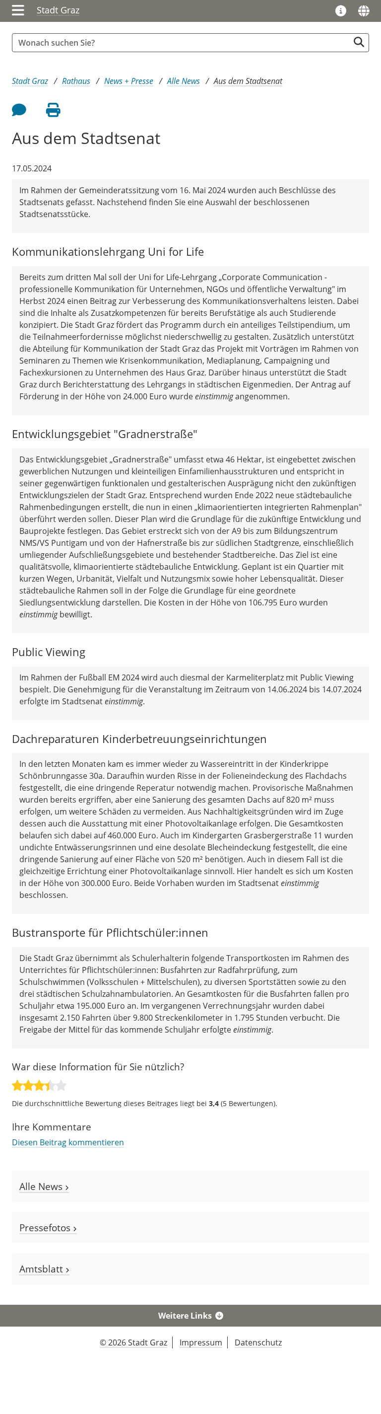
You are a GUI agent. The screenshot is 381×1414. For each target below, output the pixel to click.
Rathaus (76, 80)
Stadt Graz (58, 10)
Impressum (201, 1342)
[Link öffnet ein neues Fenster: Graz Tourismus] (340, 11)
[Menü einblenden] (18, 10)
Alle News (183, 80)
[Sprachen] (363, 10)
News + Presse (128, 80)
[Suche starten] (359, 42)
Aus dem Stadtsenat (248, 80)
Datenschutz (258, 1342)
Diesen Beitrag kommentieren (68, 1142)
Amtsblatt (42, 1268)
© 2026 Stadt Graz (133, 1342)
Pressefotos (46, 1227)
